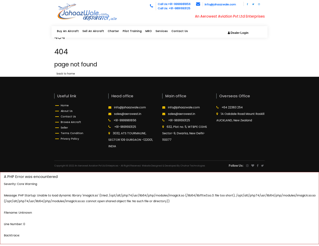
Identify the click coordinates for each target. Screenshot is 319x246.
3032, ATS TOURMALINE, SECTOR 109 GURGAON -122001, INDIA (130, 139)
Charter (113, 31)
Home (65, 105)
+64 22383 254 (232, 107)
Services (162, 31)
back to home (66, 73)
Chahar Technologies (192, 165)
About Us (67, 111)
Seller (64, 127)
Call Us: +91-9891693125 (174, 8)
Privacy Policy (70, 139)
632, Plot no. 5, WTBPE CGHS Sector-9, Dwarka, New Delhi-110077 (184, 133)
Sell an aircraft (93, 31)
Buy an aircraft (68, 31)
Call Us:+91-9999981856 (174, 4)
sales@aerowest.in (127, 114)
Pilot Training (132, 31)
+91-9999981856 (125, 120)
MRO (148, 31)
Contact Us (179, 31)
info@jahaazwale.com (220, 4)
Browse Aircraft (71, 122)
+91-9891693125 (125, 127)
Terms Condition (72, 133)
